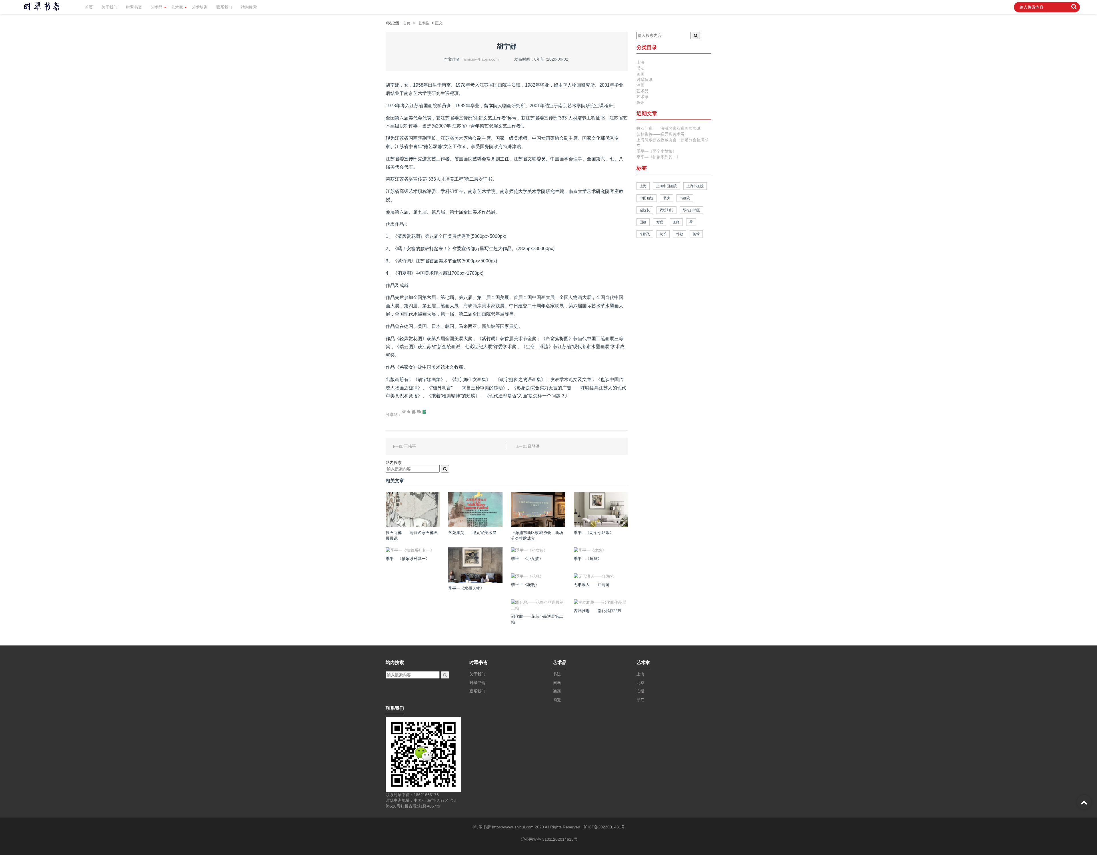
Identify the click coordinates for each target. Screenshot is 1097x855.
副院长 (645, 210)
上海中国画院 (666, 186)
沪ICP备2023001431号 (604, 827)
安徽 (640, 691)
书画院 (685, 198)
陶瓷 (640, 102)
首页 (89, 7)
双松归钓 (666, 210)
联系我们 (224, 7)
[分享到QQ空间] (409, 412)
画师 (676, 222)
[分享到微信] (419, 412)
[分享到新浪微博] (404, 412)
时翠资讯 (644, 79)
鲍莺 (696, 234)
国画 (640, 73)
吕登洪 (534, 446)
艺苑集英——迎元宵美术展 (660, 134)
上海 (640, 62)
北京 (640, 682)
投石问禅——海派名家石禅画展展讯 (668, 128)
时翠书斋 (134, 7)
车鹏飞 (645, 234)
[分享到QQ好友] (414, 412)
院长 (663, 234)
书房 (666, 198)
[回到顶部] (1084, 802)
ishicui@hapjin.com (481, 59)
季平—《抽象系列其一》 (658, 157)
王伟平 (410, 446)
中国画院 (646, 198)
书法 (640, 68)
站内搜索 (249, 7)
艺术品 (157, 7)
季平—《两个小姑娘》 (656, 151)
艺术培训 (200, 7)
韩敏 (679, 234)
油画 (640, 85)
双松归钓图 (691, 210)
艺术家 (177, 7)
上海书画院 (695, 186)
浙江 (640, 699)
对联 (659, 222)
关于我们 (109, 7)
